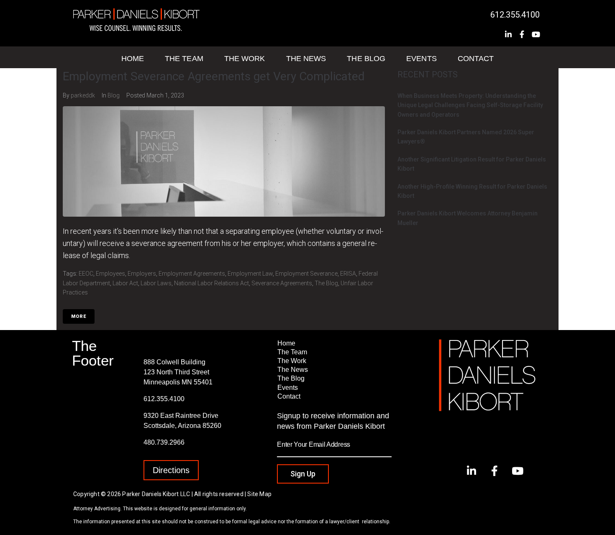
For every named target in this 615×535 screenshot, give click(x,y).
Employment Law (250, 273)
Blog (114, 95)
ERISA (348, 273)
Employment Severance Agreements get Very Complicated (214, 76)
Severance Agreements (281, 283)
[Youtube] (536, 34)
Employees (110, 273)
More (78, 316)
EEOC (86, 273)
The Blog (326, 283)
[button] (171, 470)
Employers (142, 273)
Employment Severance (306, 273)
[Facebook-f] (522, 34)
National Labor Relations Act (211, 283)
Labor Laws (156, 283)
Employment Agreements (192, 273)
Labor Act (125, 283)
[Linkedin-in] (508, 34)
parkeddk (83, 95)
